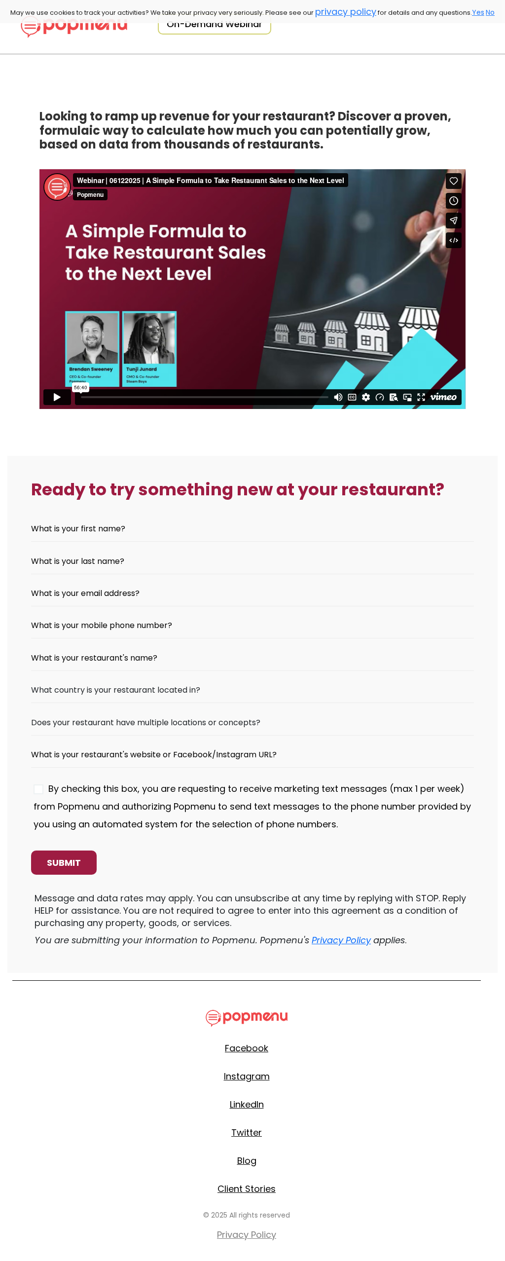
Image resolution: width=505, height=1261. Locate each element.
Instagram (247, 1076)
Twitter (246, 1132)
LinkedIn (247, 1104)
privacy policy (345, 11)
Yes (478, 12)
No (490, 12)
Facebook (246, 1048)
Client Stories (246, 1189)
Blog (246, 1160)
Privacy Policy (341, 940)
